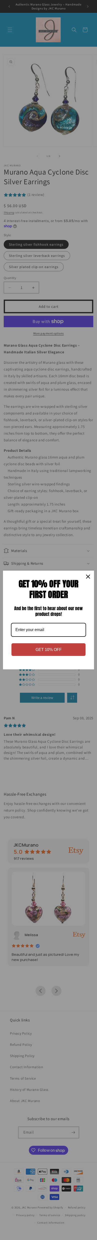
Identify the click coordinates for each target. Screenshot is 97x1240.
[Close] (88, 577)
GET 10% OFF (49, 649)
